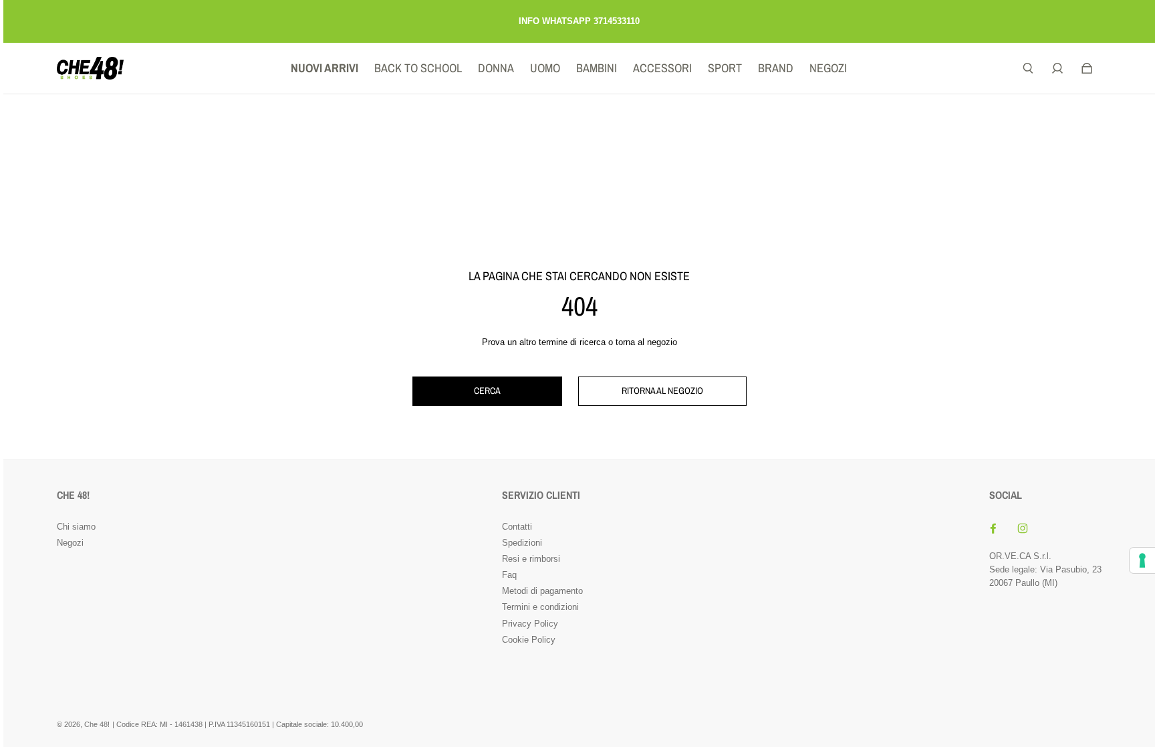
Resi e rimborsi (531, 559)
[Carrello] (1087, 68)
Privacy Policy (530, 624)
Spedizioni (522, 543)
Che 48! (97, 724)
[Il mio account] (1057, 68)
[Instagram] (1022, 528)
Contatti (517, 527)
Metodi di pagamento (542, 591)
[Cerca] (1028, 68)
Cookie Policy (528, 640)
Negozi (70, 543)
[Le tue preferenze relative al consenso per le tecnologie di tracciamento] (1142, 560)
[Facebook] (993, 528)
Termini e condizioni (540, 607)
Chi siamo (76, 527)
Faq (509, 575)
